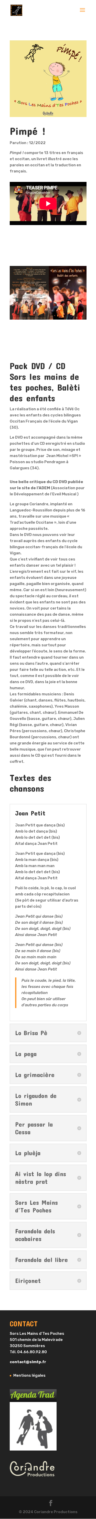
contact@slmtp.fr (28, 1362)
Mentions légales (29, 1375)
